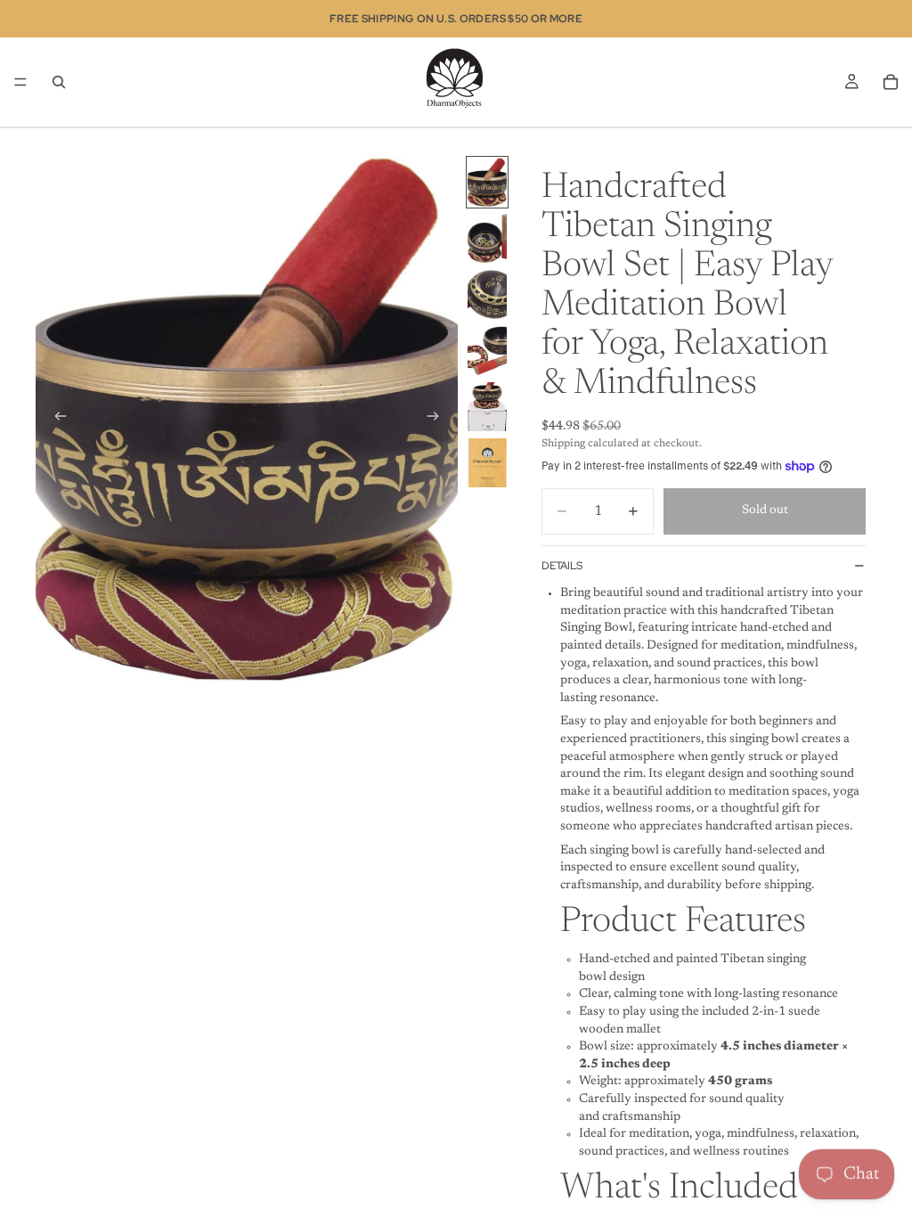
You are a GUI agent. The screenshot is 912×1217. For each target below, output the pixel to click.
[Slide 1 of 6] (487, 182)
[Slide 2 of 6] (487, 238)
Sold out (765, 510)
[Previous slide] (55, 419)
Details (562, 566)
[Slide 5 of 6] (487, 406)
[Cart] (890, 82)
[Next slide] (438, 419)
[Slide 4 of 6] (487, 350)
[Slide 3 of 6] (487, 294)
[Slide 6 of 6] (487, 462)
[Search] (58, 82)
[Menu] (20, 81)
